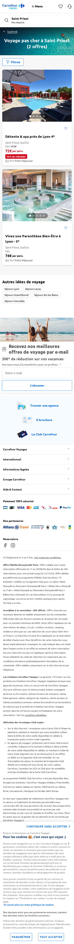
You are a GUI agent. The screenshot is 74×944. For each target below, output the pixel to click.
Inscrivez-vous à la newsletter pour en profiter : (31, 364)
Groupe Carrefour (14, 479)
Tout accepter (51, 937)
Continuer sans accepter (47, 826)
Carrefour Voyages (15, 449)
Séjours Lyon (11, 288)
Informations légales (16, 469)
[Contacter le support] (69, 6)
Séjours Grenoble (14, 301)
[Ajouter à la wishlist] (66, 128)
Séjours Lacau (33, 288)
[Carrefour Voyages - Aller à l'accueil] (13, 6)
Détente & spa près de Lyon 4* (30, 136)
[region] (37, 883)
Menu (39, 6)
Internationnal (12, 459)
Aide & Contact (12, 489)
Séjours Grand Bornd (16, 295)
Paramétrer (21, 937)
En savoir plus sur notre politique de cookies (29, 904)
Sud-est (12, 31)
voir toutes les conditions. (47, 557)
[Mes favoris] (60, 6)
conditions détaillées (35, 715)
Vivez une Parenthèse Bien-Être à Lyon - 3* (33, 238)
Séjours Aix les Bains (46, 295)
